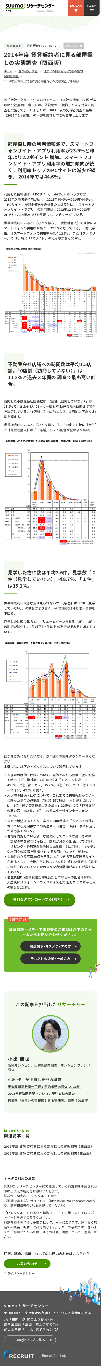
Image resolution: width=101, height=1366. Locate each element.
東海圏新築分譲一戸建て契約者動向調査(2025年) (44, 1086)
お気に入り (76, 5)
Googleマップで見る (29, 1339)
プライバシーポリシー (19, 1273)
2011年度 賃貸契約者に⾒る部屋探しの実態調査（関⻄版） (48, 1153)
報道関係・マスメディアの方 (50, 946)
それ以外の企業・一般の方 (50, 958)
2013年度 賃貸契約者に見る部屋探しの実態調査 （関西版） (48, 1146)
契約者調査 (11, 76)
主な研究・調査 (28, 71)
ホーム (8, 71)
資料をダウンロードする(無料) (38, 899)
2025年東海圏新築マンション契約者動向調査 (41, 1093)
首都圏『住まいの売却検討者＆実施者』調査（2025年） (49, 1100)
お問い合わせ (27, 1263)
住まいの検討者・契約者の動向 (63, 71)
